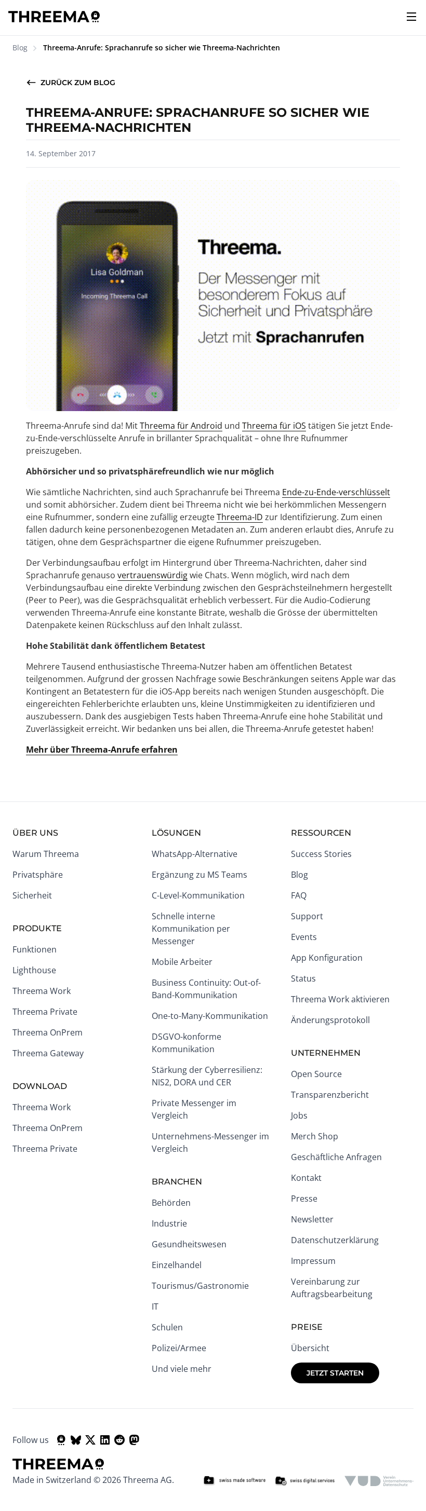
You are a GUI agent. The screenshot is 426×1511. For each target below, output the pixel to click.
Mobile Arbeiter (182, 962)
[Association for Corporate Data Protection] (379, 1481)
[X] (90, 1440)
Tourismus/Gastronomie (200, 1285)
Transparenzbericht (330, 1094)
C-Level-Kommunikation (198, 895)
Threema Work (41, 991)
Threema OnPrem (47, 1032)
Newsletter (312, 1219)
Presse (304, 1198)
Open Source (316, 1074)
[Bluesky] (76, 1440)
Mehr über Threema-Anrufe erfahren (102, 749)
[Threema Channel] (61, 1440)
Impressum (313, 1261)
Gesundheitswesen (189, 1244)
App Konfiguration (327, 957)
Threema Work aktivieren (340, 999)
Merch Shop (314, 1136)
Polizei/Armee (179, 1348)
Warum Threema (45, 854)
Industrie (169, 1223)
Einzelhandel (177, 1265)
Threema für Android (181, 425)
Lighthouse (34, 970)
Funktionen (34, 949)
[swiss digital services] (305, 1481)
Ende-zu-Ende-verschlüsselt (336, 492)
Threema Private (44, 1011)
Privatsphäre (37, 874)
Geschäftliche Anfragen (336, 1157)
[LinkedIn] (105, 1440)
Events (304, 937)
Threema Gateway (48, 1053)
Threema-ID (240, 517)
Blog (20, 47)
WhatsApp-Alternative (194, 854)
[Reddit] (119, 1440)
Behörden (171, 1202)
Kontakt (306, 1177)
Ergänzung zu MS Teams (199, 874)
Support (307, 916)
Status (303, 978)
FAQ (299, 895)
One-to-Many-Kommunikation (210, 1016)
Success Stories (321, 854)
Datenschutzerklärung (335, 1240)
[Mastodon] (134, 1440)
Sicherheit (32, 895)
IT (155, 1306)
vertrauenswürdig (152, 575)
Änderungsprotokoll (330, 1020)
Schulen (167, 1327)
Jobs (299, 1115)
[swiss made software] (234, 1481)
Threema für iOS (274, 425)
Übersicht (310, 1348)
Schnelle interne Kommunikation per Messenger (191, 928)
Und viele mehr (181, 1368)
